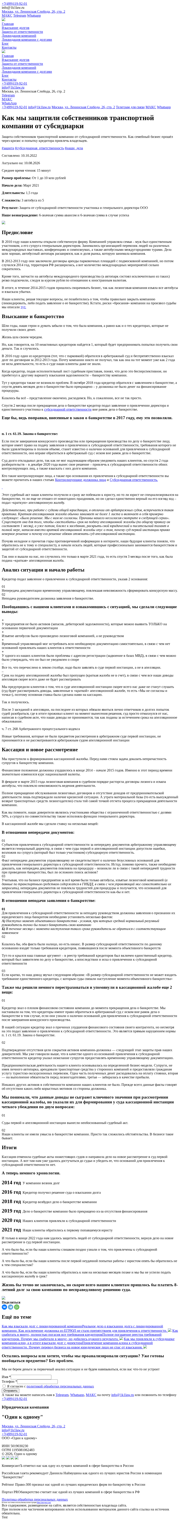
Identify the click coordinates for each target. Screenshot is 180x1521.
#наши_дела (74, 148)
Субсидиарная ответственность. (134, 480)
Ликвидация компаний (19, 35)
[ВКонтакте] (4, 1307)
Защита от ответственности (22, 32)
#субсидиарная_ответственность (39, 148)
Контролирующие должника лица (80, 480)
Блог (5, 43)
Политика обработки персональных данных (35, 1499)
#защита (8, 148)
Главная (8, 24)
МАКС (7, 15)
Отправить (11, 1390)
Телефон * (9, 1381)
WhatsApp (9, 103)
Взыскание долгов (15, 28)
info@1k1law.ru (13, 87)
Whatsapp (34, 15)
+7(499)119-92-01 (14, 3)
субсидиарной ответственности (68, 409)
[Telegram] (10, 1307)
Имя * (6, 1377)
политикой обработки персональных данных (60, 1386)
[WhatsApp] (16, 1307)
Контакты (9, 47)
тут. (23, 307)
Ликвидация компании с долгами (27, 39)
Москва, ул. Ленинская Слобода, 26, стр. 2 (33, 11)
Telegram (19, 15)
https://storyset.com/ (44, 1502)
